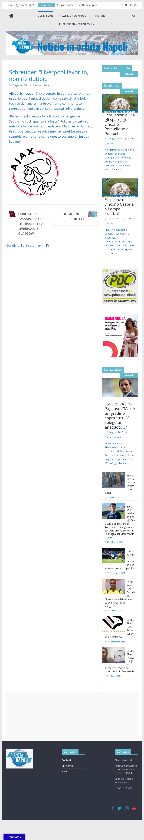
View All (129, 73)
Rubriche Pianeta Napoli (75, 24)
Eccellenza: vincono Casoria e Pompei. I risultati (119, 206)
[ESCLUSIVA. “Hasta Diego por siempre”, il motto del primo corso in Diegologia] (113, 650)
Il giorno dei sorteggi (75, 216)
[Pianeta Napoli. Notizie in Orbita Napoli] (11, 16)
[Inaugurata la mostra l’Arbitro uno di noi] (113, 474)
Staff (64, 771)
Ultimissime (45, 15)
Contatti (66, 760)
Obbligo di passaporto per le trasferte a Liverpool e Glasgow (31, 224)
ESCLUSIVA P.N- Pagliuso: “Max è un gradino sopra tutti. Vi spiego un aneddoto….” (120, 415)
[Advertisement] (72, 716)
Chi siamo (67, 765)
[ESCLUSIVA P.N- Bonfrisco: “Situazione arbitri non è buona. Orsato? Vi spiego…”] (113, 581)
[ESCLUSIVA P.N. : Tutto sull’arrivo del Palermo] (113, 619)
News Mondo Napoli (73, 15)
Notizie (100, 15)
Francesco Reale (41, 85)
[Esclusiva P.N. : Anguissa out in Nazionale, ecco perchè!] (113, 550)
